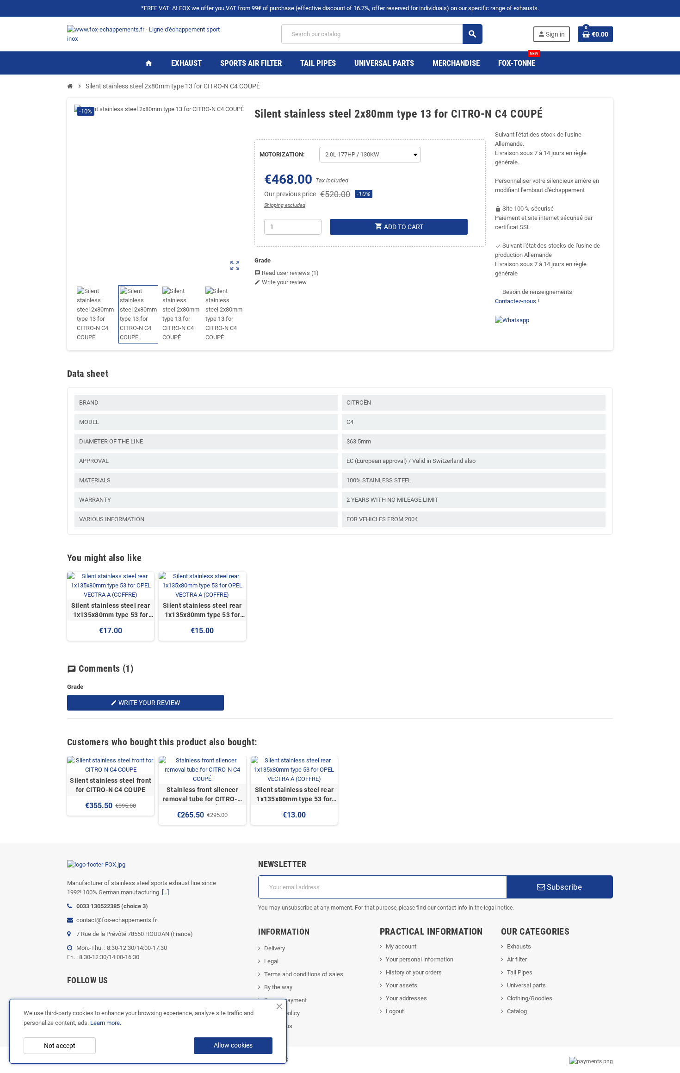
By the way (278, 987)
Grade (262, 260)
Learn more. (105, 1022)
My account (401, 946)
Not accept (59, 1045)
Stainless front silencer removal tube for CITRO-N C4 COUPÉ (202, 795)
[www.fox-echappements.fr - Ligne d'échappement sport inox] (149, 33)
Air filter (517, 959)
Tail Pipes (519, 972)
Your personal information (419, 959)
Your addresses (406, 998)
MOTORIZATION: (282, 154)
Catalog (517, 1011)
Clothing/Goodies (529, 998)
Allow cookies (233, 1045)
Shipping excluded (284, 205)
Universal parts (526, 985)
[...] (165, 892)
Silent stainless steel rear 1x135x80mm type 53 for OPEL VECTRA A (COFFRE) (110, 610)
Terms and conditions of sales (303, 974)
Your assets (401, 985)
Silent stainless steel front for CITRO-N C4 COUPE (110, 785)
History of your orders (414, 972)
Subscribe (563, 887)
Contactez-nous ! (517, 301)
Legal (271, 961)
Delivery (274, 948)
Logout (395, 1011)
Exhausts (519, 946)
